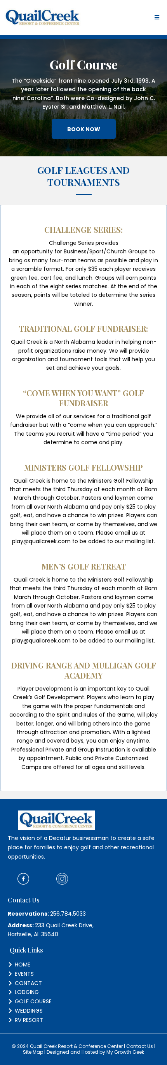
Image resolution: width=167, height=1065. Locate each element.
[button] (157, 18)
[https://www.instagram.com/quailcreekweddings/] (62, 878)
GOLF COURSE (33, 1001)
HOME (22, 964)
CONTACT (28, 983)
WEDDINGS (29, 1011)
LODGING (27, 992)
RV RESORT (29, 1020)
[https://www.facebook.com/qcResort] (23, 878)
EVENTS (24, 974)
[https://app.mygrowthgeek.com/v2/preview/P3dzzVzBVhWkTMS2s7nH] (43, 17)
